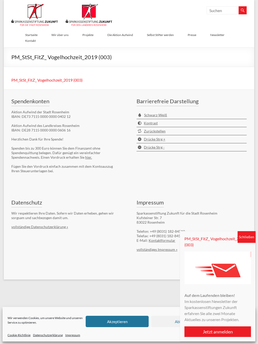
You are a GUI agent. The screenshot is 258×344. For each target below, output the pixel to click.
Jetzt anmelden (218, 331)
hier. (88, 157)
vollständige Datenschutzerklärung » (39, 227)
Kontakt (30, 41)
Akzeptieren (117, 321)
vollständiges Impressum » (157, 249)
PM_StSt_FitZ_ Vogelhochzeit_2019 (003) (47, 80)
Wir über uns (60, 35)
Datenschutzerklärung (48, 335)
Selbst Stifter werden (160, 35)
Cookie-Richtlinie (19, 335)
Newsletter (217, 35)
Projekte (87, 35)
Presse (192, 35)
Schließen (246, 237)
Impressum (72, 335)
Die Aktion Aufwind (120, 35)
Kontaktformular (162, 240)
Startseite (31, 35)
